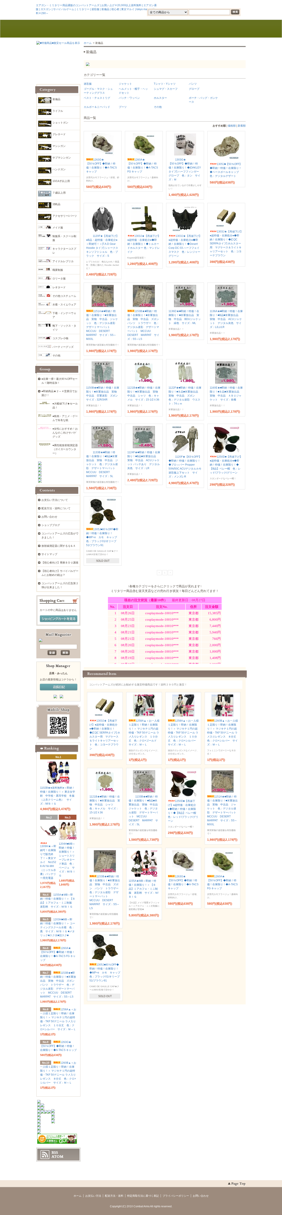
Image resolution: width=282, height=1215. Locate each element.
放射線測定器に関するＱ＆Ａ (58, 545)
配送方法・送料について (55, 508)
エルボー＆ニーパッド (97, 107)
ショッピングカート (225, 29)
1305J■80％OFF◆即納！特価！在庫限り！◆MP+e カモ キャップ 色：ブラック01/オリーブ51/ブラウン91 (103, 537)
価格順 (232, 125)
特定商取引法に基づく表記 (143, 1195)
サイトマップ (49, 554)
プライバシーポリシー (176, 1195)
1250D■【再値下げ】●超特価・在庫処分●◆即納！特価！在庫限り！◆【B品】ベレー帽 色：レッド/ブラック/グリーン (226, 464)
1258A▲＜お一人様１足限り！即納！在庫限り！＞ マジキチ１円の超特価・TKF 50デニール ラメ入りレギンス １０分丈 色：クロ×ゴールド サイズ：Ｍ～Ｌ (144, 732)
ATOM (57, 1156)
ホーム (57, 29)
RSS (55, 1152)
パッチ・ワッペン (129, 97)
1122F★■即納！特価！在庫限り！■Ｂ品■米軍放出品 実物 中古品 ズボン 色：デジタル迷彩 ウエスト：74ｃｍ (185, 395)
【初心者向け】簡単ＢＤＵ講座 (59, 562)
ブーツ (123, 107)
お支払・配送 (99, 29)
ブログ (141, 29)
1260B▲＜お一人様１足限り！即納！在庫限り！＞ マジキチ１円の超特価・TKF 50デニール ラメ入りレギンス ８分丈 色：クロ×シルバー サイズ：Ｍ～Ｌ (223, 732)
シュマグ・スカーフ (166, 88)
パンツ (193, 83)
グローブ (194, 88)
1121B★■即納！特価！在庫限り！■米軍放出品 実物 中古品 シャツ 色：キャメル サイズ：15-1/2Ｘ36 (104, 804)
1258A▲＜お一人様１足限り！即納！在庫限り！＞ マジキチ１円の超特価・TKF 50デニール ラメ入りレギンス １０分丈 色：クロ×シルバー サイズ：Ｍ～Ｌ (183, 732)
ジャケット (125, 83)
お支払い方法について (54, 500)
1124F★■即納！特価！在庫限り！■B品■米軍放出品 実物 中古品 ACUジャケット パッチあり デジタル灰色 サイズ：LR (143, 460)
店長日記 (59, 687)
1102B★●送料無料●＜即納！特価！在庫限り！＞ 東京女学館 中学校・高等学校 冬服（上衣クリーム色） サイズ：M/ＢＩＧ (57, 795)
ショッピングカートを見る (59, 618)
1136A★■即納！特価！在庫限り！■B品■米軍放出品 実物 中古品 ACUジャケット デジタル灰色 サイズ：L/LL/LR (226, 319)
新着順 (242, 125)
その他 (158, 107)
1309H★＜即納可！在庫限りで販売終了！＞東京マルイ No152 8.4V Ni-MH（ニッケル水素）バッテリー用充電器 (48, 862)
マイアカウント (232, 5)
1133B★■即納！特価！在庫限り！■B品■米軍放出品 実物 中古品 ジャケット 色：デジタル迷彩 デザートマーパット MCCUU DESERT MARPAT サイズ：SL (102, 464)
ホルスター (160, 97)
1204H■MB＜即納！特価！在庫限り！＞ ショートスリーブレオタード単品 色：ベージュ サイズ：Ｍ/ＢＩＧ (67, 859)
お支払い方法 (93, 1195)
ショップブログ (50, 525)
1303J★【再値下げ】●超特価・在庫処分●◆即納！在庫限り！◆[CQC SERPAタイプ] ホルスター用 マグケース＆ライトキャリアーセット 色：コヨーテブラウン (226, 243)
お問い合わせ (183, 29)
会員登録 (189, 5)
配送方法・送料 (114, 1195)
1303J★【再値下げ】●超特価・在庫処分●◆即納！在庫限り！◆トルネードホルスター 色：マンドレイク (143, 243)
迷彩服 (88, 83)
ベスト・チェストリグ (97, 97)
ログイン (208, 5)
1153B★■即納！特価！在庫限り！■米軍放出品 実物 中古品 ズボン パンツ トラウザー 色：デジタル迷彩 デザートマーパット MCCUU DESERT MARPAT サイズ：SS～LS (105, 892)
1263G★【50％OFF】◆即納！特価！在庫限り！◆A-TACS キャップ (58, 1046)
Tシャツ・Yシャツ (165, 83)
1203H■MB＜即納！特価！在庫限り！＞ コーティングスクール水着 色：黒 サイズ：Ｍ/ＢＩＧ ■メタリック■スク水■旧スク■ (57, 927)
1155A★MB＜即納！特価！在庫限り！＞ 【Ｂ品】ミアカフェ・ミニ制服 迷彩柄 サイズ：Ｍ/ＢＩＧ (143, 888)
